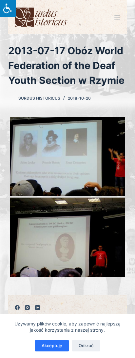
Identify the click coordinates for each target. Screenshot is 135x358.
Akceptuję (52, 345)
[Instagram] (27, 307)
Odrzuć (86, 345)
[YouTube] (37, 307)
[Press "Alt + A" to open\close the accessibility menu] (8, 8)
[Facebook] (17, 307)
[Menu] (117, 17)
